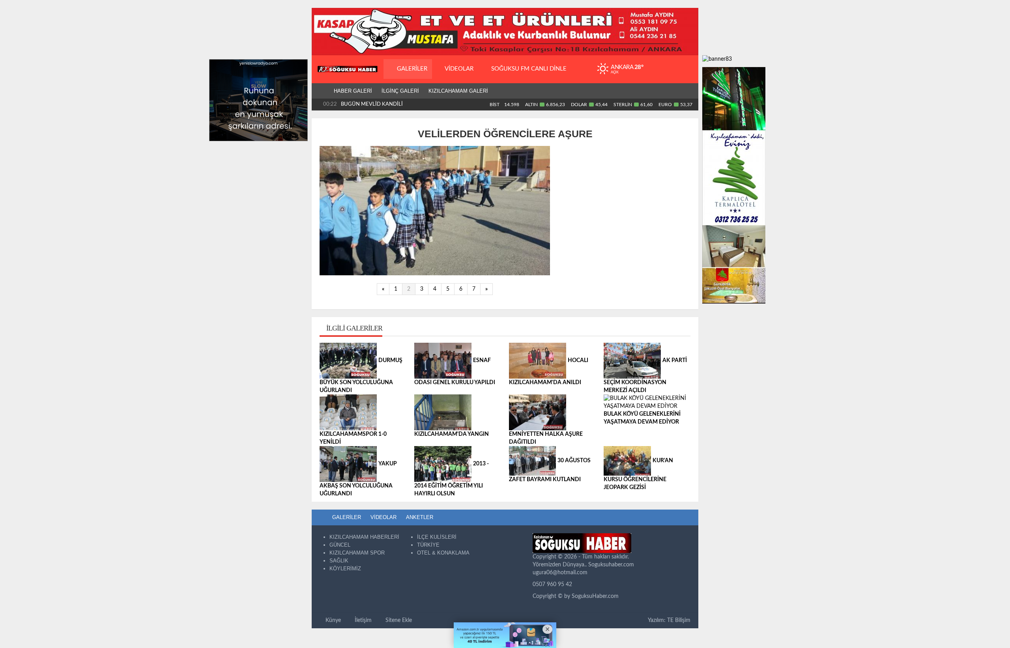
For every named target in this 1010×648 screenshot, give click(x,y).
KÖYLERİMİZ (345, 568)
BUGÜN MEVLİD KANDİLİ (372, 104)
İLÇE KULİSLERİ (436, 537)
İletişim (362, 620)
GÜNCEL (339, 545)
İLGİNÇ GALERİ (400, 91)
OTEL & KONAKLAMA (443, 553)
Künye (332, 620)
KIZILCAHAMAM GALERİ (458, 91)
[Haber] (320, 91)
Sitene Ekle (398, 620)
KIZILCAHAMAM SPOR (357, 553)
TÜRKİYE (428, 545)
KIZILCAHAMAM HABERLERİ (364, 537)
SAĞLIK (338, 561)
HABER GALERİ (353, 91)
